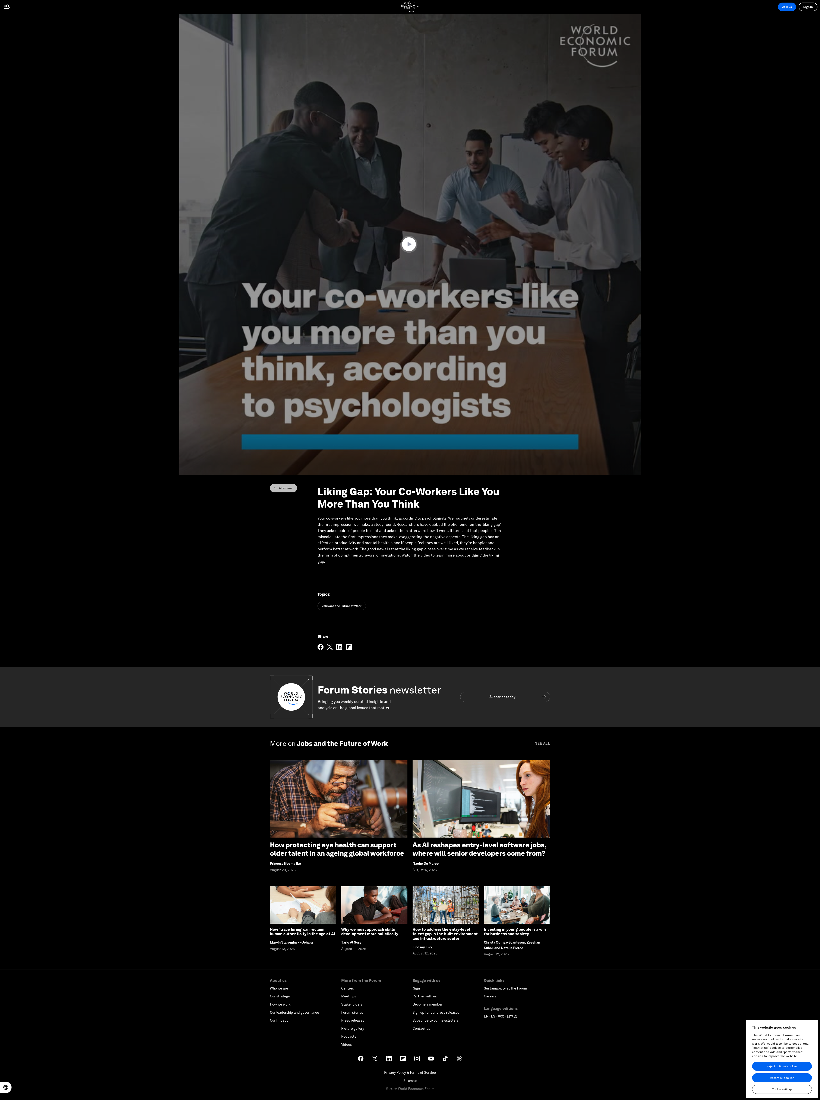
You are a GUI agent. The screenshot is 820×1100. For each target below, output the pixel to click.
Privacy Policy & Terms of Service (410, 1073)
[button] (410, 244)
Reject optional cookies (782, 1066)
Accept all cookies (782, 1077)
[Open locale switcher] (5, 1087)
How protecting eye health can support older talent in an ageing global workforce (337, 849)
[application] (410, 244)
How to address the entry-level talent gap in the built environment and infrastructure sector (445, 934)
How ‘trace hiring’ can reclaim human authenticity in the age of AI (302, 931)
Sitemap (410, 1081)
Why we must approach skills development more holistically (369, 931)
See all (542, 743)
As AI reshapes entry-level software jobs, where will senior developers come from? (479, 849)
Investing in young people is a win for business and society (515, 931)
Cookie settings (782, 1089)
